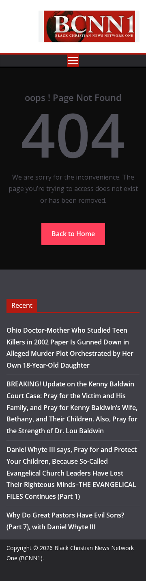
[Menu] (73, 61)
